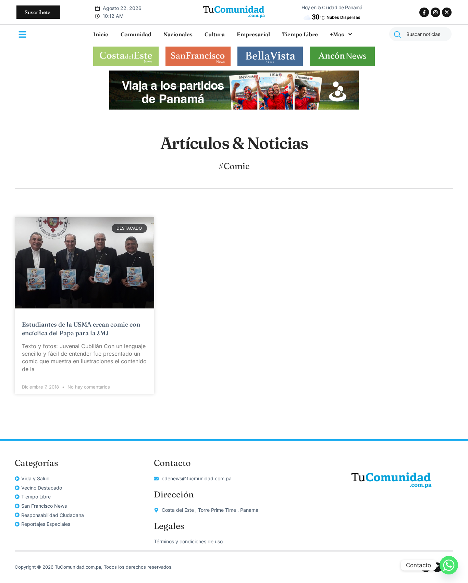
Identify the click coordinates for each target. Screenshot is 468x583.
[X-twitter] (447, 12)
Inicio (101, 34)
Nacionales (178, 34)
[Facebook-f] (424, 12)
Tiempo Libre (300, 34)
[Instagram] (435, 12)
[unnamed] (234, 107)
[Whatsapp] (449, 565)
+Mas (337, 34)
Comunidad (136, 34)
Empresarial (253, 34)
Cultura (215, 34)
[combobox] (420, 34)
